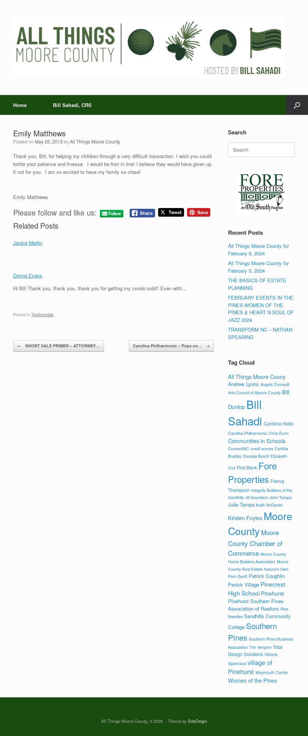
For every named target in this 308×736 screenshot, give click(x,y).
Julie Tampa (241, 504)
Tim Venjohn (260, 647)
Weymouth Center (271, 672)
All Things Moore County (95, 141)
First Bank (247, 467)
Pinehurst (272, 593)
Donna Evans (27, 275)
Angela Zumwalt (274, 384)
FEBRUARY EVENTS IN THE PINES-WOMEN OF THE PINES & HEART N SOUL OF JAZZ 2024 (261, 308)
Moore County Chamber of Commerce (255, 543)
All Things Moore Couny (256, 376)
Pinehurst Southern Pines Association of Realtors (256, 604)
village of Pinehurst (250, 667)
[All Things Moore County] (149, 47)
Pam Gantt (237, 576)
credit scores (262, 448)
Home (20, 105)
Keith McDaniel (269, 505)
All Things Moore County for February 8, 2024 (258, 249)
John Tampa (280, 497)
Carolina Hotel (278, 423)
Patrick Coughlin (267, 575)
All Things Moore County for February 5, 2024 (258, 266)
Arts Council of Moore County (254, 392)
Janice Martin (27, 242)
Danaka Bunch (256, 456)
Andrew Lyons (243, 384)
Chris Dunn (279, 433)
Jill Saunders (256, 497)
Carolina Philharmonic (247, 433)
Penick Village (243, 584)
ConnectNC (238, 448)
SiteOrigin (197, 721)
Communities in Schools (256, 441)
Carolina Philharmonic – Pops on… (171, 345)
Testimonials (42, 314)
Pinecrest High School (256, 588)
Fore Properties (252, 472)
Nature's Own (276, 569)
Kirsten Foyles (245, 518)
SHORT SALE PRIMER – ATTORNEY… (58, 345)
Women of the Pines (252, 680)
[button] (297, 105)
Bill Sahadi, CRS (72, 105)
